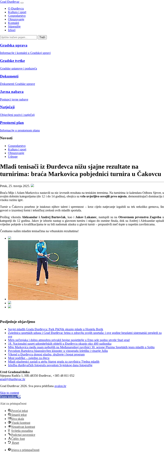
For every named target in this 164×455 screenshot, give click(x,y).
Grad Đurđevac (10, 1)
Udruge (13, 156)
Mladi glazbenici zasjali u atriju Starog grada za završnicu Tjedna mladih (53, 361)
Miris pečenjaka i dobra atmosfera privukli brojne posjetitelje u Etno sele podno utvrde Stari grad (69, 340)
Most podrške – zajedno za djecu (28, 358)
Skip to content (9, 392)
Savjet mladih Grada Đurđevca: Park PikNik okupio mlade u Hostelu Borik (55, 329)
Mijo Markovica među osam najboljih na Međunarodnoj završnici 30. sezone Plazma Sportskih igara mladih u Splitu (81, 347)
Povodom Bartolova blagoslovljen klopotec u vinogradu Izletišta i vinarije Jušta (58, 350)
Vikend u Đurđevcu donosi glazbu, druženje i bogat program (46, 354)
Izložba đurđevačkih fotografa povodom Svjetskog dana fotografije (50, 365)
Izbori (11, 30)
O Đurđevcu (16, 8)
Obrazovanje (16, 19)
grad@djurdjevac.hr (12, 379)
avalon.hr (60, 386)
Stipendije (14, 26)
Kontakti (13, 23)
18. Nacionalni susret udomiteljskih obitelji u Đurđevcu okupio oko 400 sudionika (59, 343)
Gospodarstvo (17, 15)
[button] (10, 396)
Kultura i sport (17, 12)
